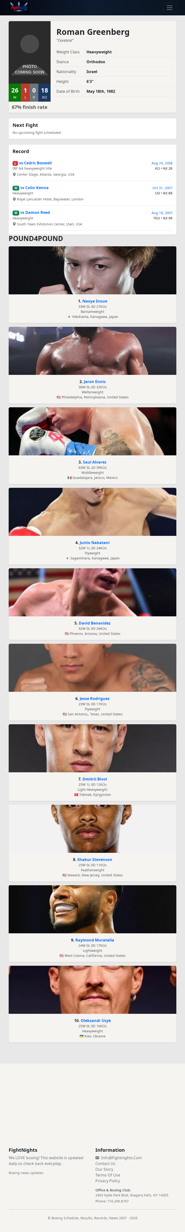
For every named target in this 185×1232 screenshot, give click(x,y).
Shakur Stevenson (94, 859)
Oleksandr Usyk (96, 1020)
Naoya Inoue (94, 301)
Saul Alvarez (94, 462)
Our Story (104, 1169)
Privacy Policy (107, 1180)
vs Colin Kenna (34, 187)
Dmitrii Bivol (95, 779)
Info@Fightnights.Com (121, 1157)
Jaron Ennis (95, 381)
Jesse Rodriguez (95, 698)
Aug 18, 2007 (162, 212)
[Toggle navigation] (169, 7)
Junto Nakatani (95, 542)
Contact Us (105, 1163)
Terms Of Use (107, 1175)
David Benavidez (95, 623)
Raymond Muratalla (94, 940)
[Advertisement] (92, 1111)
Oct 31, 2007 (162, 188)
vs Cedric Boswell (35, 163)
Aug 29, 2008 (162, 163)
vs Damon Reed (35, 212)
